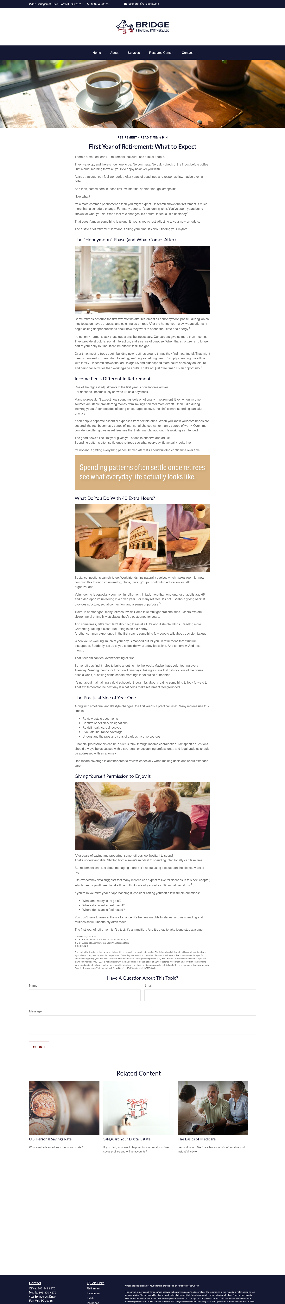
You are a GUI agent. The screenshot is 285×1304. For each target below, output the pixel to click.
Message (35, 1011)
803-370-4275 (47, 1292)
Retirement (93, 1288)
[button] (97, 52)
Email (148, 985)
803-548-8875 (100, 4)
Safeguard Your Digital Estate (126, 1139)
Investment (93, 1293)
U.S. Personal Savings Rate (50, 1139)
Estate (91, 1298)
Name (33, 985)
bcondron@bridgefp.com (144, 3)
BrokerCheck (192, 1285)
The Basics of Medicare (197, 1139)
